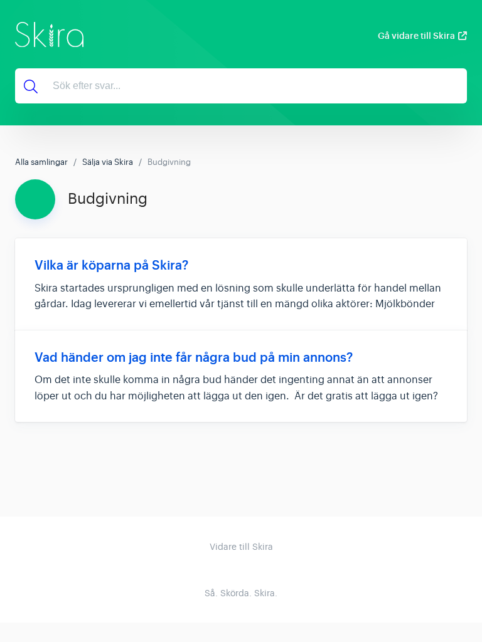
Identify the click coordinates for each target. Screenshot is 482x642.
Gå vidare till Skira (416, 35)
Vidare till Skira (241, 546)
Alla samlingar (41, 162)
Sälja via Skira (107, 162)
